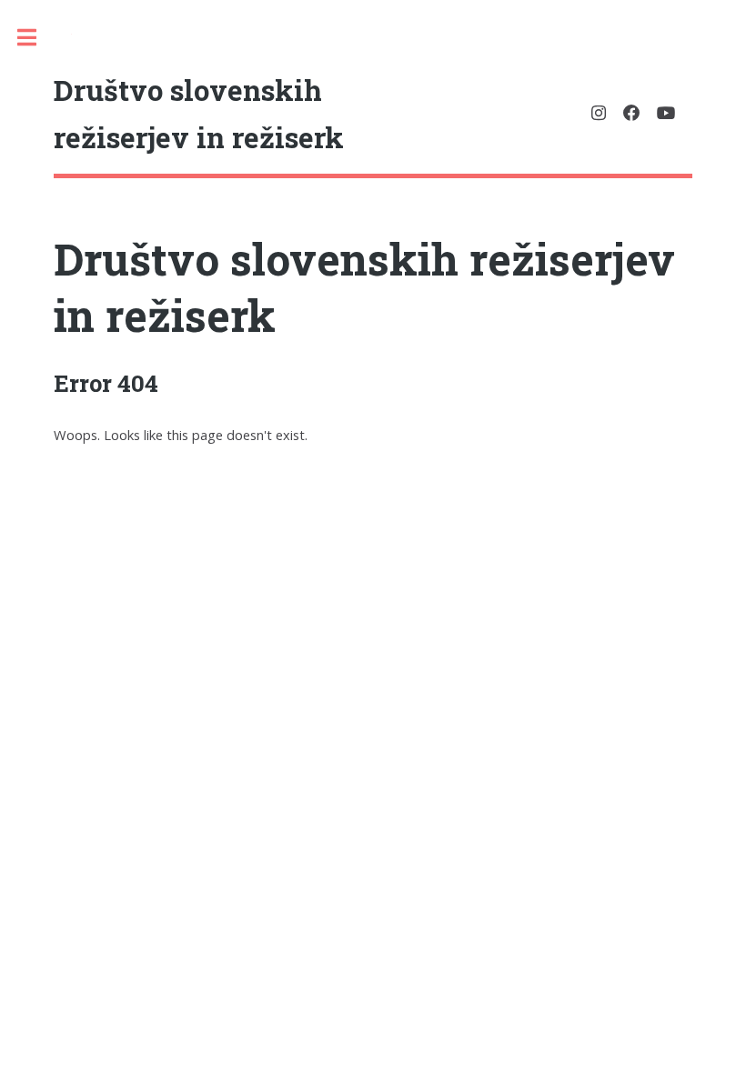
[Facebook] (631, 113)
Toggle (36, 37)
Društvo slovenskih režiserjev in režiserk (364, 287)
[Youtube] (666, 113)
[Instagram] (598, 113)
